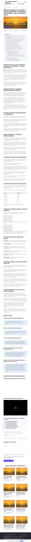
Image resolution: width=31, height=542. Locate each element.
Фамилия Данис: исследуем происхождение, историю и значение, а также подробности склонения (21, 477)
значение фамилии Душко (17, 431)
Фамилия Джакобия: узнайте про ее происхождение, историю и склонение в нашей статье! (9, 509)
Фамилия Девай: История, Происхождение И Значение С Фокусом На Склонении (21, 493)
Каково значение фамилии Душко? (12, 52)
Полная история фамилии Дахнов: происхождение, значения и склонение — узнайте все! (8, 477)
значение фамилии (9, 431)
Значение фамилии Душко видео (11, 58)
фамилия (18, 433)
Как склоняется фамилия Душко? (12, 53)
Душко (5, 431)
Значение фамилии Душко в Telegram (11, 426)
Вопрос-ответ (8, 50)
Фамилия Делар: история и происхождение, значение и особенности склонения (21, 509)
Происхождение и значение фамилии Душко (13, 41)
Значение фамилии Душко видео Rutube (13, 59)
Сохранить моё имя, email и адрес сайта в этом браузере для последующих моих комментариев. (14, 455)
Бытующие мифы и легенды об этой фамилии (13, 47)
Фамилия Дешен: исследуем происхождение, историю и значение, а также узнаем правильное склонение (21, 525)
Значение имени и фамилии (11, 534)
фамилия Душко (22, 433)
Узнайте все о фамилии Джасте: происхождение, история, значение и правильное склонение (9, 493)
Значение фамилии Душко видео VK (12, 60)
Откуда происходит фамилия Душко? (13, 51)
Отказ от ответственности (8, 458)
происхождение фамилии (8, 432)
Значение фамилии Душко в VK (10, 422)
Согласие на (13, 457)
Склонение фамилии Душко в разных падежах (13, 45)
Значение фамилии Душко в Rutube (11, 421)
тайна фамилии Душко (12, 433)
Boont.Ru (26, 534)
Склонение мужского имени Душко (11, 42)
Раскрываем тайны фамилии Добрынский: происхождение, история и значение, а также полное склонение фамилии (9, 525)
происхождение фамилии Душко (17, 432)
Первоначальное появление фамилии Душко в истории (15, 38)
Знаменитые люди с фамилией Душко (12, 46)
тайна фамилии (6, 433)
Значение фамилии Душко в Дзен (11, 425)
